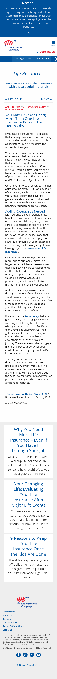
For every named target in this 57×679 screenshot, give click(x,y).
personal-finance (15, 109)
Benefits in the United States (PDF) (27, 394)
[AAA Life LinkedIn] (25, 656)
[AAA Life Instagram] (32, 656)
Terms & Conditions (13, 626)
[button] (54, 58)
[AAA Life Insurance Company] (14, 45)
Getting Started (23, 59)
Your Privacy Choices (31, 665)
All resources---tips (35, 107)
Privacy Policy (10, 622)
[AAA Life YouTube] (38, 656)
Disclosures (9, 611)
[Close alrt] (28, 32)
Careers (7, 618)
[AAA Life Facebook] (18, 656)
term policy (32, 316)
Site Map (7, 629)
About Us (8, 615)
